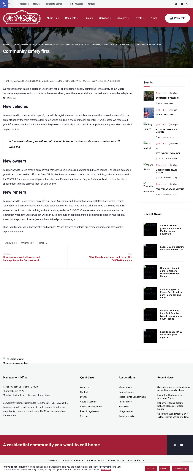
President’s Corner (53, 4)
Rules (88, 18)
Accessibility (136, 461)
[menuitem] (54, 17)
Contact (91, 4)
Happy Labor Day (164, 115)
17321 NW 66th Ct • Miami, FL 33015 (20, 387)
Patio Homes (93, 44)
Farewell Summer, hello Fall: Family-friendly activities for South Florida (171, 314)
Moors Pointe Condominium (132, 397)
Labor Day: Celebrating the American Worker (172, 248)
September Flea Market (168, 153)
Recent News (153, 214)
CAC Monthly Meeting (167, 98)
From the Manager (74, 4)
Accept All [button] (150, 468)
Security (122, 18)
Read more (106, 469)
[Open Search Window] (187, 3)
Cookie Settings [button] (180, 468)
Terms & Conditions (72, 461)
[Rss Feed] (176, 3)
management (28, 243)
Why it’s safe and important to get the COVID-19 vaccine (110, 257)
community (11, 243)
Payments (179, 18)
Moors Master (61, 44)
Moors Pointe (78, 44)
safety (43, 243)
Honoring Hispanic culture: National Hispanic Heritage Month (170, 272)
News (154, 18)
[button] (4, 4)
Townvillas (107, 44)
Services (104, 18)
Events (138, 18)
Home (6, 44)
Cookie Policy (116, 461)
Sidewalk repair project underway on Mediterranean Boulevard (171, 229)
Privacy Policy (96, 461)
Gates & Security (88, 402)
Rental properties (127, 416)
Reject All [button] (164, 468)
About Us (52, 18)
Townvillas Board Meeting (170, 189)
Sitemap (52, 461)
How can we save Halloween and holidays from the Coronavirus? (21, 257)
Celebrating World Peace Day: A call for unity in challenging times (171, 293)
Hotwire (36, 4)
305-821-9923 (17, 391)
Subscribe (24, 4)
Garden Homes (44, 44)
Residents (70, 18)
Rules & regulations (89, 411)
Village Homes (123, 44)
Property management (91, 406)
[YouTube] (182, 3)
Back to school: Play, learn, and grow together (171, 335)
